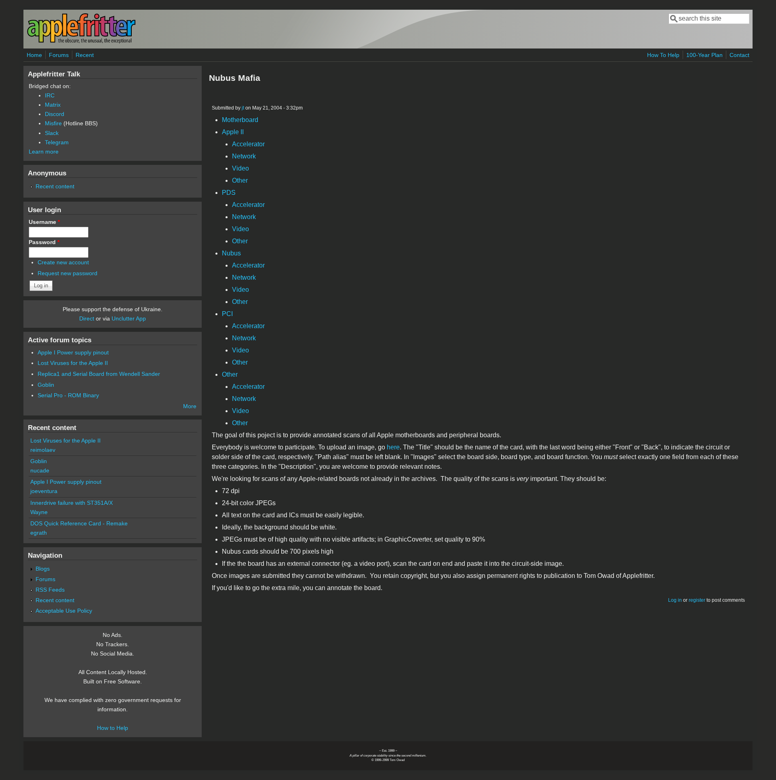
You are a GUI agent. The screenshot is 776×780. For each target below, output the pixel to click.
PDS (229, 192)
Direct (86, 318)
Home (34, 55)
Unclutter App (129, 318)
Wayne (39, 512)
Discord (54, 114)
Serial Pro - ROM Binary (68, 395)
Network (244, 156)
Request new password (67, 273)
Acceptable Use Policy (64, 610)
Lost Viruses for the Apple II (73, 363)
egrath (38, 532)
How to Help (112, 728)
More (189, 406)
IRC (50, 95)
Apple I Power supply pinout (73, 352)
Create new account (63, 262)
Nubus (231, 253)
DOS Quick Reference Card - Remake (79, 523)
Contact (739, 55)
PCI (227, 313)
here (393, 447)
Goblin (46, 385)
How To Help (663, 55)
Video (240, 168)
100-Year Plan (704, 55)
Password (44, 242)
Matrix (53, 104)
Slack (52, 133)
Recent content (55, 186)
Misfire (53, 123)
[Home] (81, 41)
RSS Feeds (50, 589)
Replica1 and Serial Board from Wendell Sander (99, 374)
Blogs (43, 568)
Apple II (233, 132)
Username (44, 222)
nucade (39, 470)
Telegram (57, 142)
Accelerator (248, 144)
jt (243, 108)
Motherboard (240, 119)
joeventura (43, 491)
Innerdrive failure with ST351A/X (71, 503)
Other (240, 180)
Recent (85, 55)
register (697, 600)
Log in (675, 600)
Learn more (44, 151)
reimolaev (42, 450)
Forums (59, 55)
